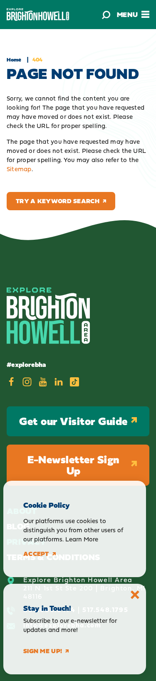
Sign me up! (42, 651)
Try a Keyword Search (57, 201)
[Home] (38, 14)
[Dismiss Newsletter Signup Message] (135, 595)
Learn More (81, 539)
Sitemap (19, 169)
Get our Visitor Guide (73, 421)
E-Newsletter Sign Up (73, 465)
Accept (36, 554)
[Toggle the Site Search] (106, 14)
